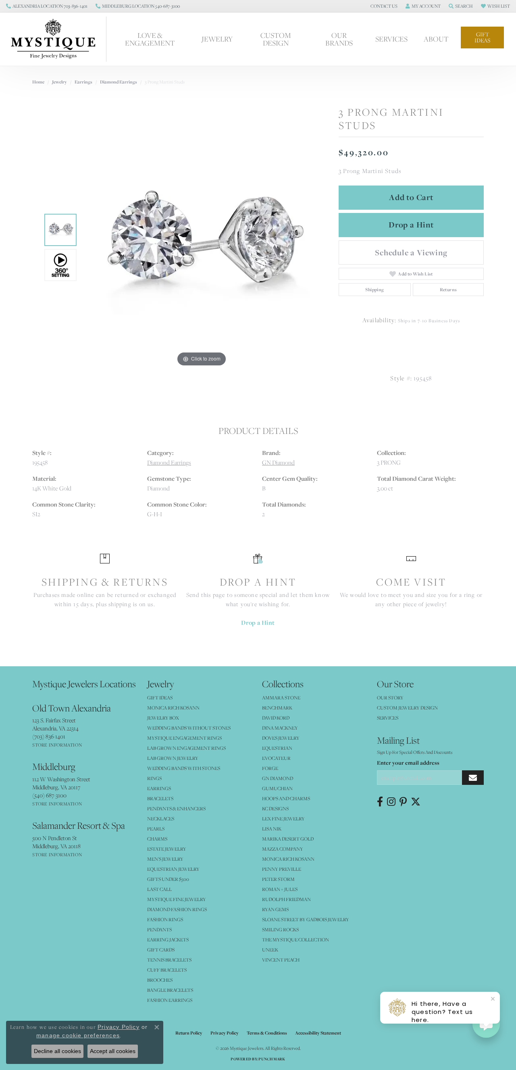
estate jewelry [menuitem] (166, 848)
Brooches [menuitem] (160, 979)
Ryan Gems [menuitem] (275, 909)
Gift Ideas (482, 37)
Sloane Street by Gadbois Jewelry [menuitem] (305, 919)
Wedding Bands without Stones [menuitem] (189, 727)
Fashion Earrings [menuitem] (169, 1000)
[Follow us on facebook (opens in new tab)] (380, 802)
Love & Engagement (150, 39)
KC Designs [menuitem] (275, 808)
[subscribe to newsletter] (473, 777)
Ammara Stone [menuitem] (281, 697)
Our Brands (339, 39)
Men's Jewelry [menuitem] (165, 858)
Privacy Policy (224, 1033)
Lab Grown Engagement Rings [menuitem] (186, 748)
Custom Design (275, 39)
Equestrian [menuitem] (277, 748)
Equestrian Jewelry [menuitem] (173, 869)
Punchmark (271, 1059)
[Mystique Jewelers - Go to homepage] (57, 39)
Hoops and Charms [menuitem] (286, 798)
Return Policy (188, 1033)
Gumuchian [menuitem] (277, 788)
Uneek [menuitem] (270, 949)
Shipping (374, 289)
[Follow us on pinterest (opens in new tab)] (403, 802)
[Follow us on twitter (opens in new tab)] (415, 802)
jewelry (59, 82)
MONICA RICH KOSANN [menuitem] (173, 707)
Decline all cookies (57, 1051)
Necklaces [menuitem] (160, 818)
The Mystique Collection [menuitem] (295, 939)
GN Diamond (278, 462)
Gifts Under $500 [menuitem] (168, 879)
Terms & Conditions (267, 1033)
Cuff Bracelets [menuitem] (167, 969)
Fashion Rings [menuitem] (165, 919)
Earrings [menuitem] (159, 788)
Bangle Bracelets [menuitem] (170, 990)
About (436, 39)
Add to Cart (411, 197)
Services (391, 39)
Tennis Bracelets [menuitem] (169, 959)
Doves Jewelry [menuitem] (281, 737)
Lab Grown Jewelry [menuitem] (172, 758)
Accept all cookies (112, 1051)
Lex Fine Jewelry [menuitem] (283, 818)
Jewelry (217, 39)
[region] (201, 248)
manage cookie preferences (78, 1035)
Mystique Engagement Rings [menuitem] (184, 737)
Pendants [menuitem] (159, 929)
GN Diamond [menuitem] (277, 778)
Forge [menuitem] (270, 768)
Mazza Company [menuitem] (282, 848)
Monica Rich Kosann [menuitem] (288, 858)
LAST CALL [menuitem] (159, 889)
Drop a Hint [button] (411, 224)
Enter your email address (408, 762)
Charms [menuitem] (157, 838)
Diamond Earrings (118, 82)
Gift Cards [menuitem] (161, 949)
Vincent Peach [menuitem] (281, 959)
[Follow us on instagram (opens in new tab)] (391, 802)
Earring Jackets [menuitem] (168, 939)
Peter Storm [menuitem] (278, 879)
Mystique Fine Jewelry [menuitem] (176, 899)
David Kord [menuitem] (275, 717)
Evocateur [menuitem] (276, 758)
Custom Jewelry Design (407, 707)
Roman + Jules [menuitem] (280, 889)
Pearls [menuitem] (155, 828)
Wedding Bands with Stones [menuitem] (183, 768)
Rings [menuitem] (154, 778)
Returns (448, 289)
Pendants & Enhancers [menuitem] (176, 808)
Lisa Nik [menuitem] (271, 828)
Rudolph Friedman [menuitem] (286, 899)
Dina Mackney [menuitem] (280, 727)
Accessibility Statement (318, 1033)
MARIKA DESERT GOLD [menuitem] (288, 838)
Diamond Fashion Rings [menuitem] (177, 909)
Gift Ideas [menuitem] (160, 697)
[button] (383, 6)
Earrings (83, 82)
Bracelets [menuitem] (160, 798)
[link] (46, 6)
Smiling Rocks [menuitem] (280, 929)
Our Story (390, 697)
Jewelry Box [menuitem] (163, 717)
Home (38, 82)
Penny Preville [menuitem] (281, 869)
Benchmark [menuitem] (277, 707)
